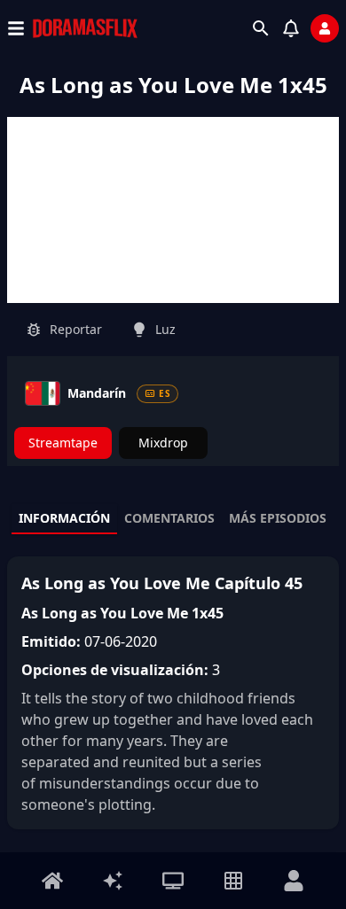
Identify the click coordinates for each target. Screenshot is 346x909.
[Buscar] (260, 28)
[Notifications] (291, 28)
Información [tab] (64, 517)
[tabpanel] (173, 692)
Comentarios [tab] (169, 517)
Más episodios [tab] (277, 517)
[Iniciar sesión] (325, 28)
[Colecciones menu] (233, 880)
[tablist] (173, 519)
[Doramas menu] (173, 880)
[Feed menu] (112, 880)
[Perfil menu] (293, 880)
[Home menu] (52, 880)
